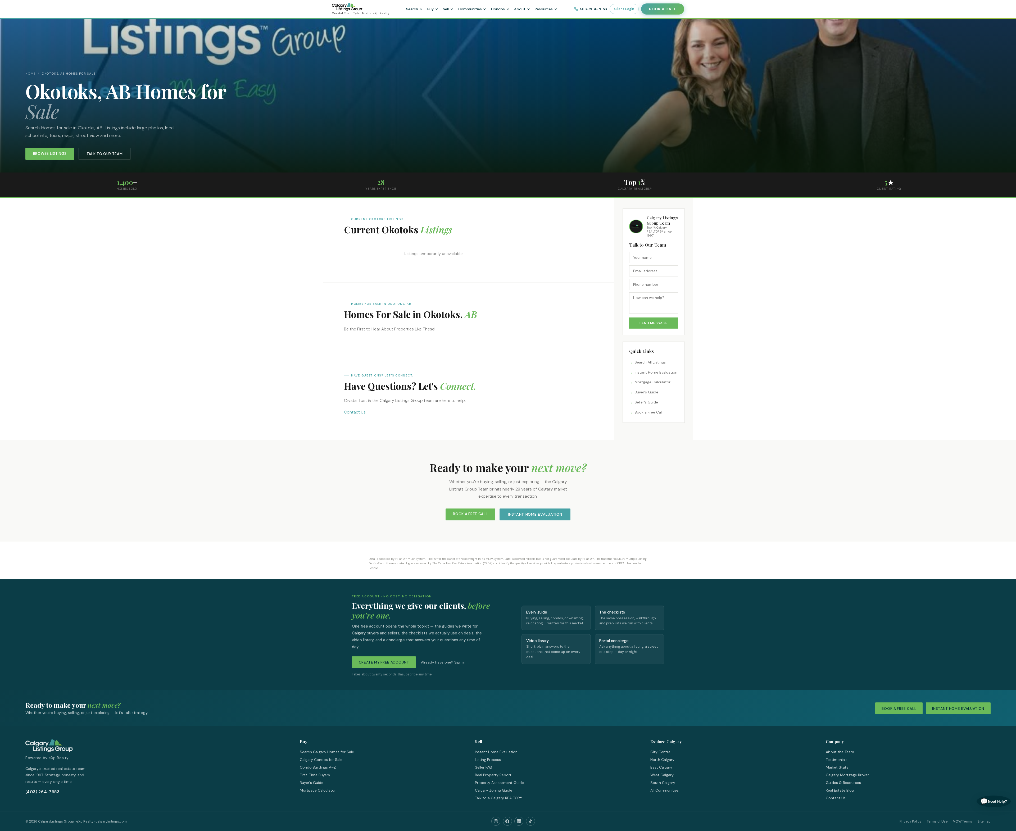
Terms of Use (937, 821)
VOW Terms (962, 821)
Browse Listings (50, 153)
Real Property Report (493, 775)
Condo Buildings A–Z (318, 767)
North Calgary (662, 759)
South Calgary (662, 782)
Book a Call (662, 9)
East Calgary (661, 767)
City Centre (660, 752)
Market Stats (837, 767)
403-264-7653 (593, 9)
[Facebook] (507, 821)
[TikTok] (530, 821)
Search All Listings (650, 362)
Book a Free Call (649, 412)
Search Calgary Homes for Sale (327, 752)
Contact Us (355, 412)
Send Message (653, 323)
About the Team (840, 752)
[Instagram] (495, 821)
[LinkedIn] (518, 821)
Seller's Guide (646, 402)
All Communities (664, 790)
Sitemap (984, 821)
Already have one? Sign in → (445, 662)
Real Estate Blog (840, 790)
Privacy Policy (911, 821)
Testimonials (836, 759)
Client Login (624, 9)
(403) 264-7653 (42, 791)
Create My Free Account (384, 662)
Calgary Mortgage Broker (847, 775)
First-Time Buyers (315, 775)
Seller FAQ (483, 767)
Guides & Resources (843, 782)
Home (30, 74)
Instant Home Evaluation (656, 372)
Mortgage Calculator (652, 382)
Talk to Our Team (105, 154)
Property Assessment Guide (499, 782)
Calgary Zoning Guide (493, 790)
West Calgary (662, 775)
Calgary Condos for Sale (321, 759)
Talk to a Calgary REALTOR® (498, 798)
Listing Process (488, 759)
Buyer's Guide (646, 392)
